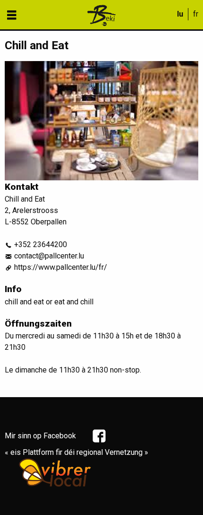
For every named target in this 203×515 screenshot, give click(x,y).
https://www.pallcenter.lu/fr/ (60, 267)
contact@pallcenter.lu (49, 255)
